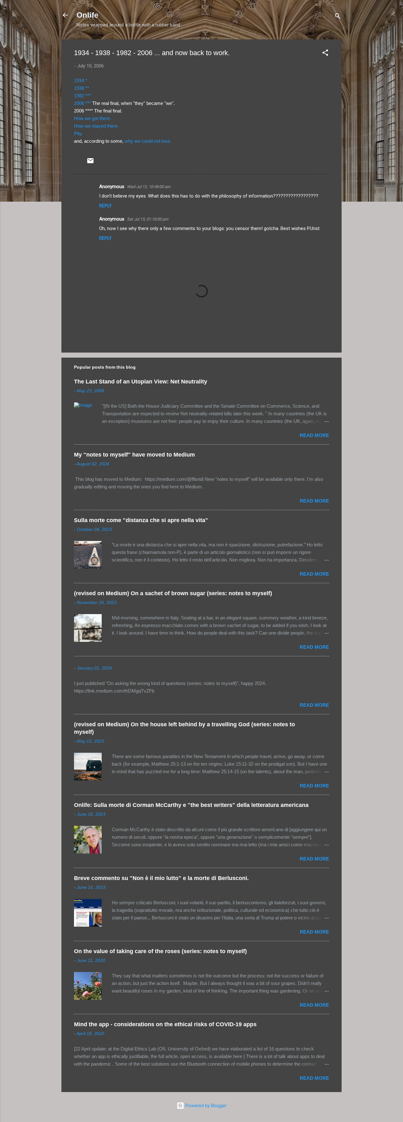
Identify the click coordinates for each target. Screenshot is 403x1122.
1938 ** (81, 88)
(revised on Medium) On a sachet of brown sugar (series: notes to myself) (173, 593)
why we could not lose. (148, 141)
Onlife (87, 15)
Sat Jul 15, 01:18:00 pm (147, 219)
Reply (105, 205)
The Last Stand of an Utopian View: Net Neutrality (140, 381)
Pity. (78, 133)
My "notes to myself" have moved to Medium (134, 455)
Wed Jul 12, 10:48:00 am (148, 186)
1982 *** (82, 95)
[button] (325, 54)
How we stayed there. (96, 126)
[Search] (338, 17)
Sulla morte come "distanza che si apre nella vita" (141, 520)
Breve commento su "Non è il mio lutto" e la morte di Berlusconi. (161, 878)
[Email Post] (90, 163)
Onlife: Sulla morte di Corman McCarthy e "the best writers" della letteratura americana (191, 805)
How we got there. (92, 118)
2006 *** (82, 103)
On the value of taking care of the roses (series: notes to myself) (160, 951)
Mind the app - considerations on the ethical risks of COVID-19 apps (165, 1024)
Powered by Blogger (205, 1105)
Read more (314, 435)
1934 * (80, 80)
